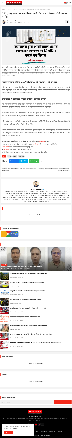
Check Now (14, 428)
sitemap (60, 431)
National (9, 9)
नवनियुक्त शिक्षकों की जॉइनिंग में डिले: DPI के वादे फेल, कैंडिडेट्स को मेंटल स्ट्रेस (27, 291)
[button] (66, 3)
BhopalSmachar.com (44, 435)
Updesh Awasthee (35, 189)
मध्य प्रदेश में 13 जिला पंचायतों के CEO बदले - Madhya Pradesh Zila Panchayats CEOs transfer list (35, 342)
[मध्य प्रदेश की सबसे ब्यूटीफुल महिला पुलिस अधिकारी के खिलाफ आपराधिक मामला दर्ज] (4, 328)
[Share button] (41, 161)
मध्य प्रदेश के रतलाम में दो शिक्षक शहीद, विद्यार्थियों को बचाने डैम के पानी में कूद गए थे (28, 308)
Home (3, 9)
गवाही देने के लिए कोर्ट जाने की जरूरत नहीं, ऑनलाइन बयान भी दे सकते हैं (25, 299)
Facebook (15, 161)
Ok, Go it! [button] (8, 432)
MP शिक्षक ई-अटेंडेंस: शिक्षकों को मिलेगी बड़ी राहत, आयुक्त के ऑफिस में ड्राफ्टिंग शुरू (28, 273)
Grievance (44, 431)
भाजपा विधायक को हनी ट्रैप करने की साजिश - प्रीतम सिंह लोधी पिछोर (25, 317)
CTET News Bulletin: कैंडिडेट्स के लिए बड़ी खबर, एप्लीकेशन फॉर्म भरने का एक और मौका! (31, 334)
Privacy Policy (34, 431)
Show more (66, 208)
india (9, 156)
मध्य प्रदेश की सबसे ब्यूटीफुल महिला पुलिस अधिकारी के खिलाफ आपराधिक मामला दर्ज (28, 325)
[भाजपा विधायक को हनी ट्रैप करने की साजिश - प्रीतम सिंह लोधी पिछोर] (4, 319)
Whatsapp (35, 161)
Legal (14, 156)
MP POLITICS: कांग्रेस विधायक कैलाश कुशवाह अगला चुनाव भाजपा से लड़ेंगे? (27, 282)
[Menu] (2, 3)
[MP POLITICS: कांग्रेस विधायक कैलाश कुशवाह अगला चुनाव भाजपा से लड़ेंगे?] (4, 284)
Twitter (24, 161)
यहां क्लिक (42, 141)
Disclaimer (52, 431)
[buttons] (36, 424)
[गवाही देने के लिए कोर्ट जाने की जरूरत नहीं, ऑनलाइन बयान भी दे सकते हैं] (4, 302)
